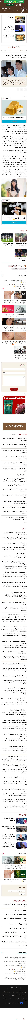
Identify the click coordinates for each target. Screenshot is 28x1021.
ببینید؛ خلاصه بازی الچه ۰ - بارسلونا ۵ (21, 259)
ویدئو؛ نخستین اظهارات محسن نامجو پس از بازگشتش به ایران (15, 534)
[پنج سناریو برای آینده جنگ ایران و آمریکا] (21, 821)
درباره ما (24, 992)
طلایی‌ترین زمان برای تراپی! (10, 18)
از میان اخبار (23, 231)
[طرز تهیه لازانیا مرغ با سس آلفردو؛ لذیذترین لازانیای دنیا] (20, 37)
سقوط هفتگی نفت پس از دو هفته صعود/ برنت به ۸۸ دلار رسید (14, 677)
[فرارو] (23, 9)
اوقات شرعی (14, 995)
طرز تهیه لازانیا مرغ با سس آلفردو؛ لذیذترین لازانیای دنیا (8, 36)
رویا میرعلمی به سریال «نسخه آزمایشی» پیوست (13, 507)
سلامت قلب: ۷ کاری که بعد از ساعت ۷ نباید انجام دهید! (15, 778)
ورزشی (13, 11)
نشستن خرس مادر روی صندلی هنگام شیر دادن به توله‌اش (14, 942)
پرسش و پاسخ (22, 995)
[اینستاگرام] (12, 988)
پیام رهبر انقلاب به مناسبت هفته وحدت (15, 688)
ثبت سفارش (14, 222)
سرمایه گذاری (14, 121)
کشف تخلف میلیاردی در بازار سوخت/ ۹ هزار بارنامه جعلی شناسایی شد (15, 502)
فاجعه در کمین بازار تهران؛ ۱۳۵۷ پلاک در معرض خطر (8, 827)
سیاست (17, 11)
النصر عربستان (22, 269)
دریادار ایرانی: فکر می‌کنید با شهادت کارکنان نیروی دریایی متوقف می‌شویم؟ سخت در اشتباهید (14, 480)
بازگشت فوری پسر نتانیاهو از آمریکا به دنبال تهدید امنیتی (15, 735)
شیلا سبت (14, 269)
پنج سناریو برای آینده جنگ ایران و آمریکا (15, 572)
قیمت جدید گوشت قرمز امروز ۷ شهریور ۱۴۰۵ (17, 928)
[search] (9, 8)
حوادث (9, 11)
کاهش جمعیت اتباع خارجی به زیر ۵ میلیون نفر (13, 617)
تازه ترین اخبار (22, 434)
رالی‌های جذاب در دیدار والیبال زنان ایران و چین (13, 582)
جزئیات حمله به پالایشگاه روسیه (17, 747)
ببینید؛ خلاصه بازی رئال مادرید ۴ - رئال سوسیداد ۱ (7, 244)
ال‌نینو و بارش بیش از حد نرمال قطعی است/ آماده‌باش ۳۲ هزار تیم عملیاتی (15, 519)
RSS (3, 995)
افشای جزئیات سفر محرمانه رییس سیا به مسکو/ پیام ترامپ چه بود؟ (14, 699)
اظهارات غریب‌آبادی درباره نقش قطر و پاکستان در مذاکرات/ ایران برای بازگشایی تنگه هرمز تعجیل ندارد (14, 802)
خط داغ (24, 529)
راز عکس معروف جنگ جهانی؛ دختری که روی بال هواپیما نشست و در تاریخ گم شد (14, 630)
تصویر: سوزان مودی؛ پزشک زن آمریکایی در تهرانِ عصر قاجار (14, 604)
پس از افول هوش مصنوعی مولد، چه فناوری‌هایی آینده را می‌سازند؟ (14, 653)
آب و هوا (8, 995)
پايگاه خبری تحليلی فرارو (11, 998)
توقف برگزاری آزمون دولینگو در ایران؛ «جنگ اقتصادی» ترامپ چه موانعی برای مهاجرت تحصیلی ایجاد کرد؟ (14, 722)
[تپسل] (3, 98)
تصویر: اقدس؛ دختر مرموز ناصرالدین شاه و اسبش (15, 544)
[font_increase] (25, 89)
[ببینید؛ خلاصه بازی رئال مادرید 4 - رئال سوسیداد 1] (7, 237)
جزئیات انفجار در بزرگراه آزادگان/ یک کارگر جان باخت (14, 790)
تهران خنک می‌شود (20, 475)
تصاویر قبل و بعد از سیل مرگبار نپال (16, 757)
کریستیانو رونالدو (13, 266)
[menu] (2, 8)
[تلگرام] (7, 988)
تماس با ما (18, 992)
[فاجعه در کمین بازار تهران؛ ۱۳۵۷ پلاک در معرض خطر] (21, 829)
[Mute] (6, 214)
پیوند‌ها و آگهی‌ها (6, 992)
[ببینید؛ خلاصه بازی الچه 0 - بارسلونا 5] (21, 253)
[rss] (21, 988)
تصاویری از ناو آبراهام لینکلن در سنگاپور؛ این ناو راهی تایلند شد (14, 563)
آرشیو (13, 992)
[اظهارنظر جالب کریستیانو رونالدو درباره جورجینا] (21, 237)
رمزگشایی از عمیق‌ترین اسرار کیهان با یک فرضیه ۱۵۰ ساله (14, 642)
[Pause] (4, 214)
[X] (16, 988)
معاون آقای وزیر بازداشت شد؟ (17, 710)
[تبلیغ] (14, 3)
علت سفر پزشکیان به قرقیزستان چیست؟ (15, 485)
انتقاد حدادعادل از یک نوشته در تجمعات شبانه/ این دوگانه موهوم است (14, 766)
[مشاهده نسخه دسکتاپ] (6, 8)
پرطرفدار (12, 434)
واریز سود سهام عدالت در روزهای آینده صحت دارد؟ (15, 665)
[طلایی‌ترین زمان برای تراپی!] (20, 19)
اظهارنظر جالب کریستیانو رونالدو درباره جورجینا (21, 244)
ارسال (14, 389)
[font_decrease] (18, 89)
